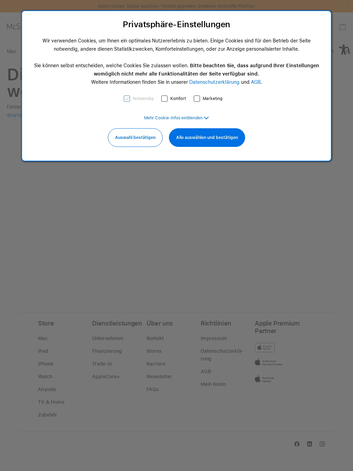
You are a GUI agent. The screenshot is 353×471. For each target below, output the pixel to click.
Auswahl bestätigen (135, 137)
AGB (256, 82)
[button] (176, 118)
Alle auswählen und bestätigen (207, 137)
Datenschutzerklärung (214, 82)
